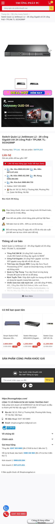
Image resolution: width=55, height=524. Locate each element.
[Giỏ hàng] (49, 2)
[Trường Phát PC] (27, 3)
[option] (27, 50)
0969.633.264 (19, 460)
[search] (51, 8)
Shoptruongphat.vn (27, 472)
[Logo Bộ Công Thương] (8, 428)
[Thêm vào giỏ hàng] (19, 344)
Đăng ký (49, 380)
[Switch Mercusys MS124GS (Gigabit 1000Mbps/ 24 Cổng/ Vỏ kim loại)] (32, 323)
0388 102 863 (29, 453)
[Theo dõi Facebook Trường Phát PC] (24, 385)
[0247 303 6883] (6, 514)
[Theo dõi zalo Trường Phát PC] (31, 385)
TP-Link (17, 150)
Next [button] (51, 50)
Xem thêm (29, 296)
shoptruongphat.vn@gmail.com (23, 423)
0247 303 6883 (24, 419)
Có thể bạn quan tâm (13, 309)
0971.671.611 (19, 465)
